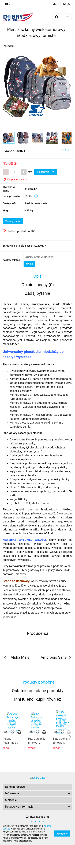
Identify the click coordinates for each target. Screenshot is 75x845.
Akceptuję (62, 833)
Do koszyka (43, 171)
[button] (37, 787)
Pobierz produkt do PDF (21, 231)
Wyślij (29, 263)
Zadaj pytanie (12, 221)
